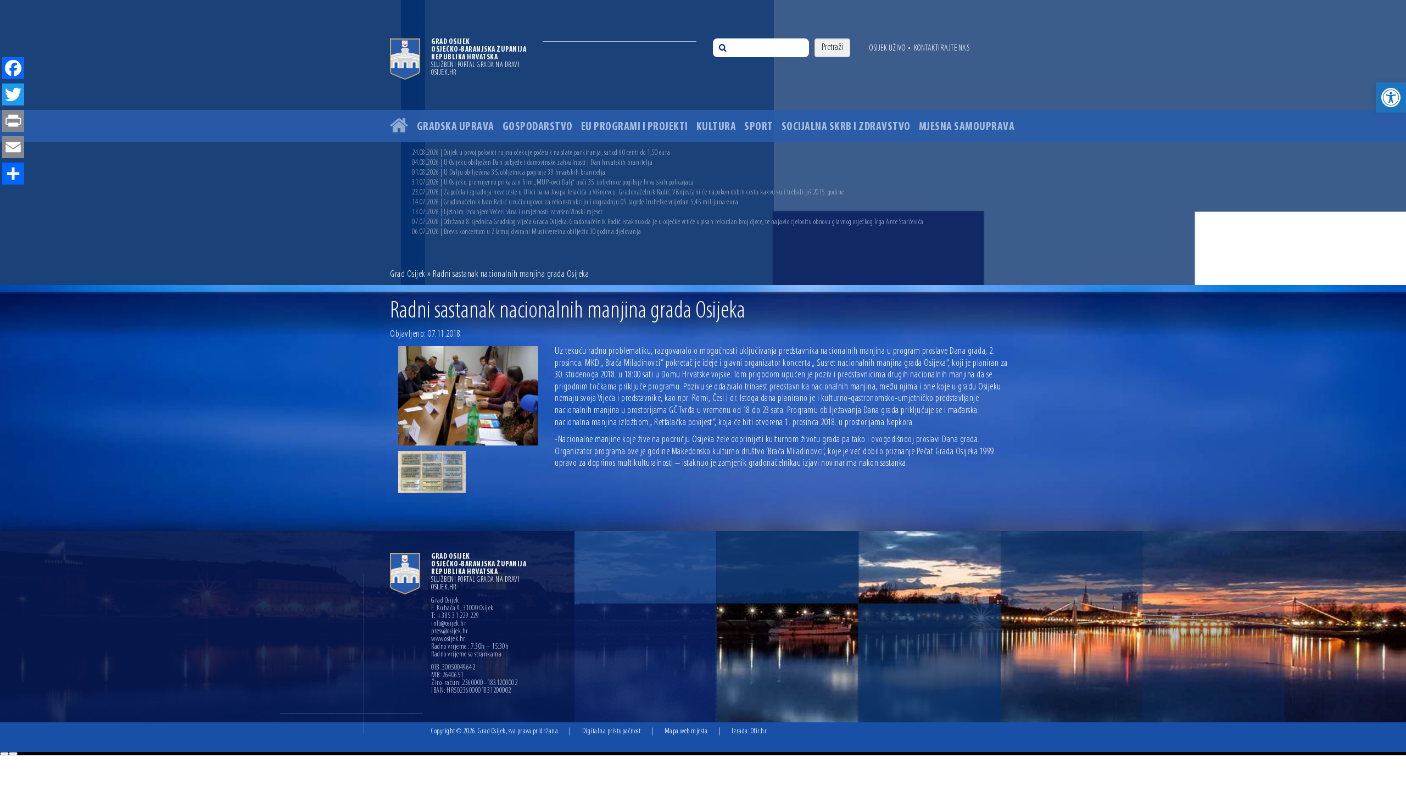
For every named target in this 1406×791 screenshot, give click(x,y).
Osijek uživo (887, 48)
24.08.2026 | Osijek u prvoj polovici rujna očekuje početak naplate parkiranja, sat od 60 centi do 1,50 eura (541, 153)
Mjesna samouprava (967, 127)
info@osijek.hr (448, 624)
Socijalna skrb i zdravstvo (846, 127)
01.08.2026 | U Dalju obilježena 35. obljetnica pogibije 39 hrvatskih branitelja (509, 173)
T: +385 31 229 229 (455, 616)
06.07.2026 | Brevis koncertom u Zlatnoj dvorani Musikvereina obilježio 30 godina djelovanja (526, 232)
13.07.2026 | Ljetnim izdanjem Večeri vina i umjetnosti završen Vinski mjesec (507, 212)
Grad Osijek (408, 275)
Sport (758, 127)
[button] (1391, 97)
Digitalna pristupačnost (611, 731)
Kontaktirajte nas (942, 48)
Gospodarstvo (538, 127)
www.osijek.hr (448, 639)
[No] (13, 753)
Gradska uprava (455, 127)
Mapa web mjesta (686, 731)
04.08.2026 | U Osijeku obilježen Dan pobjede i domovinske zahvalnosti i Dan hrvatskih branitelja (532, 163)
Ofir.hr (759, 731)
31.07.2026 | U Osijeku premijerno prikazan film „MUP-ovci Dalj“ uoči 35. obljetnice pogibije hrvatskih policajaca (553, 183)
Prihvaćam (4, 753)
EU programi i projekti (634, 127)
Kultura (716, 127)
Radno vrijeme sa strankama (466, 655)
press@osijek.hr (449, 632)
